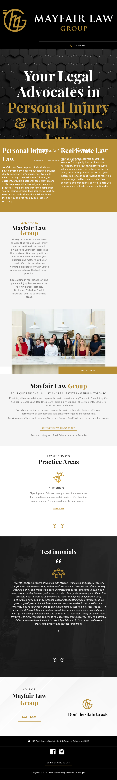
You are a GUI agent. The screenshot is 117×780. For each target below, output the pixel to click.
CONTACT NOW (88, 370)
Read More (58, 518)
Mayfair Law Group (57, 773)
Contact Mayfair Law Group (58, 428)
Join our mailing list (58, 763)
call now (29, 717)
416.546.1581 (79, 46)
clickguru (81, 773)
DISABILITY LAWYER (58, 494)
